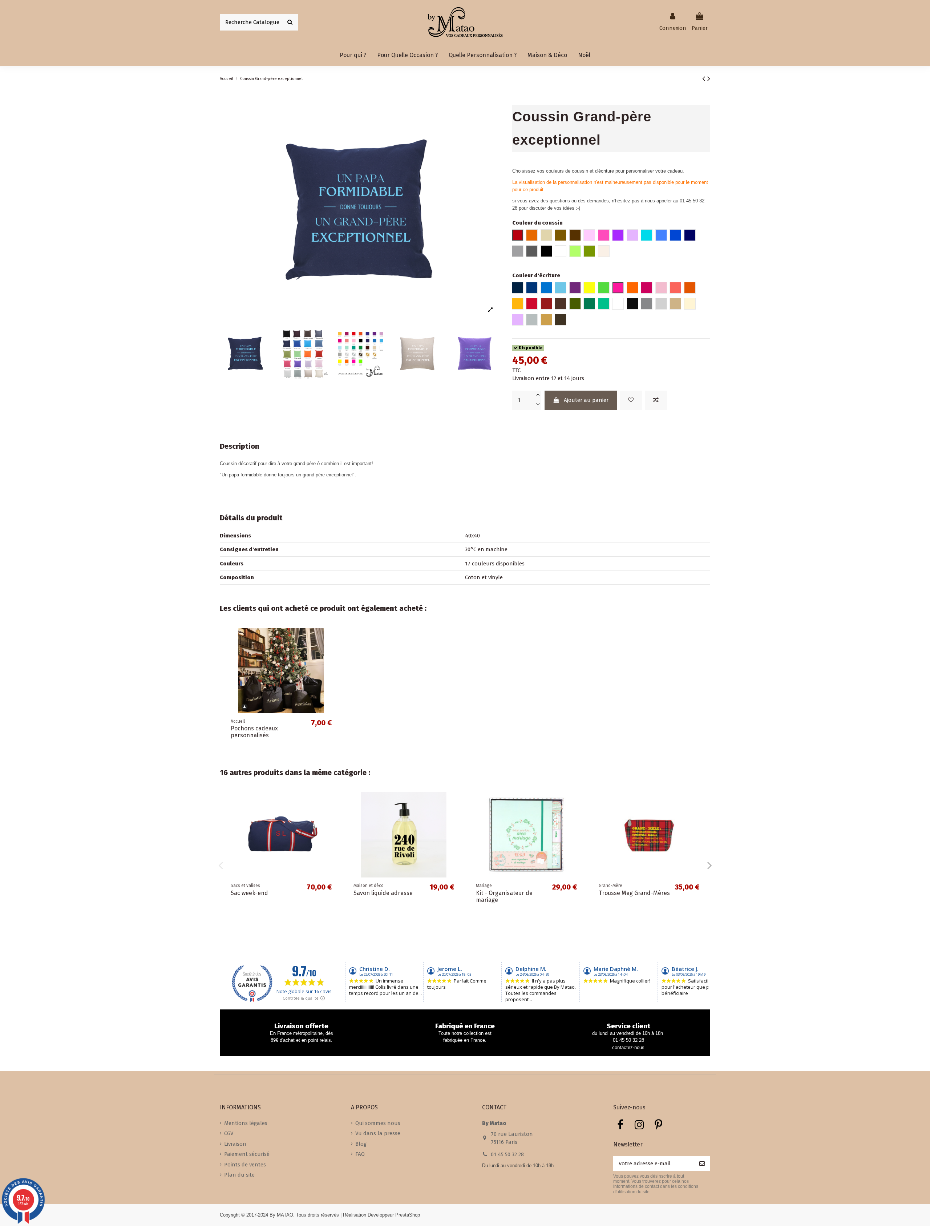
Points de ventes (245, 1164)
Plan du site (239, 1174)
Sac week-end (249, 893)
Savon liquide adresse (383, 893)
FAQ (360, 1154)
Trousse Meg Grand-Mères (634, 893)
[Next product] (708, 79)
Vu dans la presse (377, 1133)
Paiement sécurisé (247, 1154)
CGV (228, 1133)
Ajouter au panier (586, 400)
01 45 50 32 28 (507, 1154)
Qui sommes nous (377, 1123)
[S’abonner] (702, 1163)
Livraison (235, 1144)
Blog (361, 1144)
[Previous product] (704, 79)
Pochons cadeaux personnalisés (254, 732)
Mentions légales (245, 1123)
